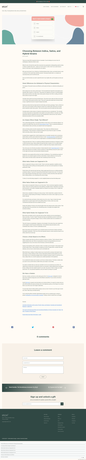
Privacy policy (60, 429)
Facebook (73, 416)
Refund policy (60, 425)
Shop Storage (46, 6)
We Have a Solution (4, 456)
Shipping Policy (60, 422)
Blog (6, 10)
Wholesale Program (61, 427)
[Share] (12, 327)
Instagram (74, 420)
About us (59, 418)
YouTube (73, 422)
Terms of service (61, 431)
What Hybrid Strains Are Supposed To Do (8, 452)
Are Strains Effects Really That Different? (8, 445)
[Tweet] (33, 327)
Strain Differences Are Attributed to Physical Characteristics (12, 443)
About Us (69, 6)
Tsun (85, 459)
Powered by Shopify (23, 438)
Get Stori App (63, 6)
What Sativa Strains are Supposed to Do (8, 450)
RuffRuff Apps (81, 459)
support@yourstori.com (6, 421)
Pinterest (73, 418)
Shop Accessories (54, 6)
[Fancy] (73, 327)
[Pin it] (53, 327)
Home (3, 10)
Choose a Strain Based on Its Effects (7, 454)
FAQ (58, 420)
